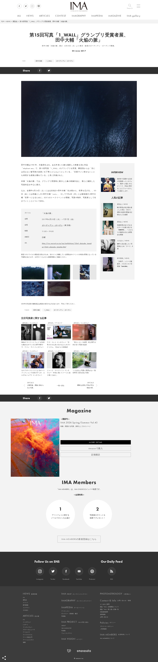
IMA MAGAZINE (66, 628)
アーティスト (65, 611)
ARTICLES (25, 323)
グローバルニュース (29, 629)
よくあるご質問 (105, 604)
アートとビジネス (28, 640)
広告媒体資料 (104, 612)
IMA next (74, 593)
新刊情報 (25, 605)
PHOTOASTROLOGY (115, 593)
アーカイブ (58, 323)
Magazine (79, 410)
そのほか (25, 610)
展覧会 (15, 21)
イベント (25, 602)
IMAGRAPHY (76, 600)
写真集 (63, 616)
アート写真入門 (27, 637)
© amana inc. (79, 658)
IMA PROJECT (75, 621)
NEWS (8, 21)
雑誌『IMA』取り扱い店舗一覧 (109, 609)
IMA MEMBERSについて (107, 638)
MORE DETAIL (95, 442)
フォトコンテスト (66, 633)
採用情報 (102, 614)
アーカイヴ (26, 632)
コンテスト (26, 607)
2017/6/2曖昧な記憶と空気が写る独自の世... (85, 385)
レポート (25, 624)
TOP (2, 21)
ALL (24, 597)
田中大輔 (39, 61)
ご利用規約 (103, 629)
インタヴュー (34, 323)
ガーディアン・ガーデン (64, 61)
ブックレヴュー (27, 627)
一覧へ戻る (60, 386)
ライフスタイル (27, 634)
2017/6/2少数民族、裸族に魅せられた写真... (35, 385)
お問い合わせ (104, 617)
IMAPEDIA (73, 607)
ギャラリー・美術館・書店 (69, 613)
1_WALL (49, 61)
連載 (24, 642)
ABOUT (63, 625)
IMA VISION (72, 638)
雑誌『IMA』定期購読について (109, 607)
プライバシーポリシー (107, 626)
